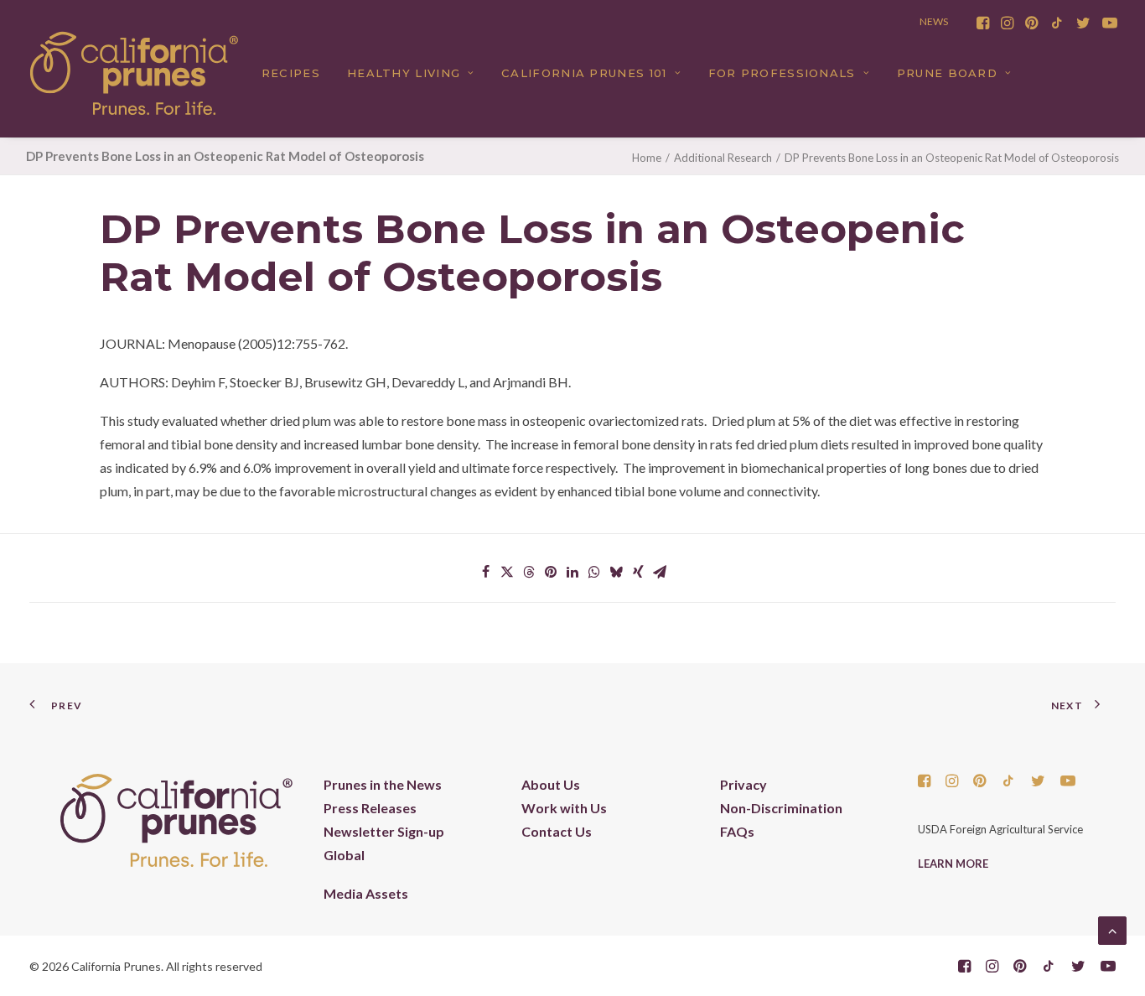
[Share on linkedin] (572, 572)
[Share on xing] (638, 572)
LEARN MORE (953, 863)
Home (646, 157)
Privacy (743, 784)
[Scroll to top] (1112, 928)
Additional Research (723, 157)
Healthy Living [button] (403, 73)
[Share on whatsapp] (594, 572)
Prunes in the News (383, 784)
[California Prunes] (134, 73)
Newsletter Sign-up (384, 831)
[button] (983, 22)
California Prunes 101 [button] (583, 73)
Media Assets (366, 893)
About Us (550, 784)
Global (344, 855)
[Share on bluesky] (616, 572)
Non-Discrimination (781, 808)
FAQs (737, 831)
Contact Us (556, 831)
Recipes (291, 73)
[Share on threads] (529, 572)
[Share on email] (660, 572)
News (934, 21)
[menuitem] (983, 22)
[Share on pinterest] (551, 572)
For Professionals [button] (782, 73)
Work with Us (564, 808)
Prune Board (947, 73)
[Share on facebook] (485, 572)
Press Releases (370, 808)
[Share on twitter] (507, 572)
